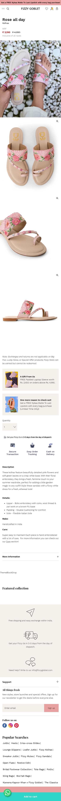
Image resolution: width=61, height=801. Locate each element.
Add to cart (30, 796)
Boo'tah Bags (23, 776)
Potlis (50, 769)
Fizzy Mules (27, 756)
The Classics (51, 782)
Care (8, 541)
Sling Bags (8, 776)
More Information (11, 556)
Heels (14, 743)
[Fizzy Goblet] (30, 9)
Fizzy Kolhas (45, 749)
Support (6, 681)
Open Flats (9, 763)
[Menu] (3, 8)
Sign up (51, 708)
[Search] (10, 8)
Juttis (6, 743)
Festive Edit (23, 763)
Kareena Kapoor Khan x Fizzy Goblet (22, 782)
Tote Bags (39, 769)
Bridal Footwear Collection (17, 769)
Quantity (6, 420)
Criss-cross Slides (30, 743)
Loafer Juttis (29, 749)
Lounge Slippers (11, 749)
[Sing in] (51, 8)
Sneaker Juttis (10, 756)
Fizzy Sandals (43, 756)
